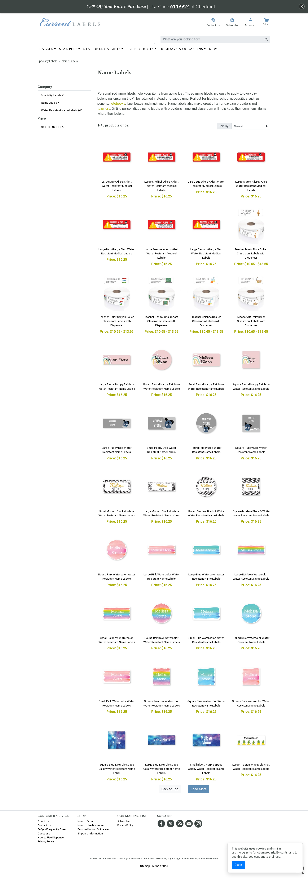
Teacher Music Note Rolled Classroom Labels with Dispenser (251, 253)
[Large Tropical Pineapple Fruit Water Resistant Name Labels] (251, 740)
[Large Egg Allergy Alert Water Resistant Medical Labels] (206, 157)
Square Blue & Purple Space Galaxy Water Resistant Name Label (116, 769)
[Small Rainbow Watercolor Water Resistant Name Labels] (117, 613)
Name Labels (70, 61)
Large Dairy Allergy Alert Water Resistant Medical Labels (117, 186)
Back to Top (170, 789)
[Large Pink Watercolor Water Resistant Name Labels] (161, 550)
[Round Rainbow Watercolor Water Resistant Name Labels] (161, 613)
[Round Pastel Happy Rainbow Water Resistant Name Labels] (161, 360)
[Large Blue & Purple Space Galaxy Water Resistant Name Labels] (161, 740)
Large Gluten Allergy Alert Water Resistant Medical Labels (251, 186)
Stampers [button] (68, 49)
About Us (43, 821)
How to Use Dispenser (51, 837)
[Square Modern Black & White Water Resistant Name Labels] (251, 487)
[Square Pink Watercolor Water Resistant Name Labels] (251, 677)
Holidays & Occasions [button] (181, 49)
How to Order (86, 821)
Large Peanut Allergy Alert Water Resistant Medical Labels (206, 253)
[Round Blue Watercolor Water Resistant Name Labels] (251, 613)
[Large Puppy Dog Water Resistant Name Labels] (117, 423)
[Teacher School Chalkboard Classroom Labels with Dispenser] (161, 292)
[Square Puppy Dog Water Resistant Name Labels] (251, 423)
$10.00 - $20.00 (52, 127)
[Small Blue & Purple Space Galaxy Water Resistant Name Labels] (206, 740)
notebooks (117, 104)
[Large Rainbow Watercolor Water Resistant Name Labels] (251, 550)
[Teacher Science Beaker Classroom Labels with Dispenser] (206, 292)
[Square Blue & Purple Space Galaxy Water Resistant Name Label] (117, 740)
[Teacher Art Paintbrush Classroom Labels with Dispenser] (251, 292)
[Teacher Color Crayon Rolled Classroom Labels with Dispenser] (117, 292)
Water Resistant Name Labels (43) (62, 110)
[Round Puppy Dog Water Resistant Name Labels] (206, 423)
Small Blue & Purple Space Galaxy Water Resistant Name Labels (206, 769)
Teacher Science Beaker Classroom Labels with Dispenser (206, 321)
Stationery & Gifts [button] (101, 49)
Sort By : (224, 126)
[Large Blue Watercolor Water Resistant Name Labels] (206, 550)
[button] (251, 22)
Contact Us (44, 825)
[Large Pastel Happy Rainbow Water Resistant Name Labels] (117, 360)
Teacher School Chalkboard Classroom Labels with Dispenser (161, 321)
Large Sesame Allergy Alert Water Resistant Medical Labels (161, 253)
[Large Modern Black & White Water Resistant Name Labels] (161, 487)
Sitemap (145, 866)
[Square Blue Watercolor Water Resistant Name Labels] (206, 677)
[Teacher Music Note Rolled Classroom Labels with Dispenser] (251, 225)
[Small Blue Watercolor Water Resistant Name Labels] (206, 613)
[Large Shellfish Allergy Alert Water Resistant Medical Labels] (161, 157)
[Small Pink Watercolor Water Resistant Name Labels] (117, 677)
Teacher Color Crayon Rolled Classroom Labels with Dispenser (116, 321)
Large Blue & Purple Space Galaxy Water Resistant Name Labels (161, 769)
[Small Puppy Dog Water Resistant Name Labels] (161, 423)
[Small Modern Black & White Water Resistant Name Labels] (117, 487)
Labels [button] (46, 49)
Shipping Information (90, 833)
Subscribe (123, 821)
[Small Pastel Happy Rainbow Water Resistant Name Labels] (206, 360)
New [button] (213, 49)
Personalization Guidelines (94, 829)
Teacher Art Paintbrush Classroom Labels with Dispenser (251, 321)
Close (238, 864)
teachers (103, 109)
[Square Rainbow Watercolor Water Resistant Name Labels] (161, 677)
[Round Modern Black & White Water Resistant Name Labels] (206, 487)
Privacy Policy (46, 841)
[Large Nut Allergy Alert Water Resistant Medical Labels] (117, 225)
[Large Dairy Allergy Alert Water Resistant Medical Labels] (117, 157)
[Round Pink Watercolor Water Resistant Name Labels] (117, 550)
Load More (199, 789)
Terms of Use (160, 866)
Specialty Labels (47, 61)
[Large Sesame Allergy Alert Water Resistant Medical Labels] (161, 225)
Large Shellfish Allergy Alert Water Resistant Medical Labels (161, 186)
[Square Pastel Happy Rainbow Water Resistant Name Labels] (251, 360)
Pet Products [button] (140, 49)
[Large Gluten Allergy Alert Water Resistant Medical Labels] (251, 157)
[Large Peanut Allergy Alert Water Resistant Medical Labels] (206, 225)
